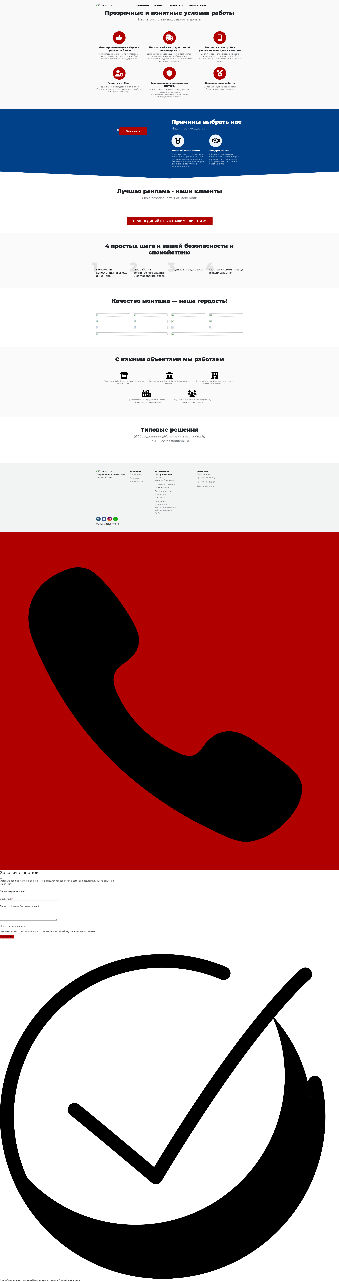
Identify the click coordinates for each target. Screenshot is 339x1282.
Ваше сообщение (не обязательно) (19, 906)
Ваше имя (6, 884)
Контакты (175, 5)
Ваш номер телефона (12, 891)
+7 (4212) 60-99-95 (206, 478)
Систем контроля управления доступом (164, 494)
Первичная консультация (105, 271)
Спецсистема (111, 524)
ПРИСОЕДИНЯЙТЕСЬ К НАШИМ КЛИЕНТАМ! (169, 221)
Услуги (158, 5)
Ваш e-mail (6, 899)
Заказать (133, 131)
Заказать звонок (197, 5)
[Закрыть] (1, 878)
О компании (142, 5)
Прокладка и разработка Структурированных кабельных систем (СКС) (165, 507)
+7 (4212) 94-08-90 (206, 482)
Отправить (7, 936)
